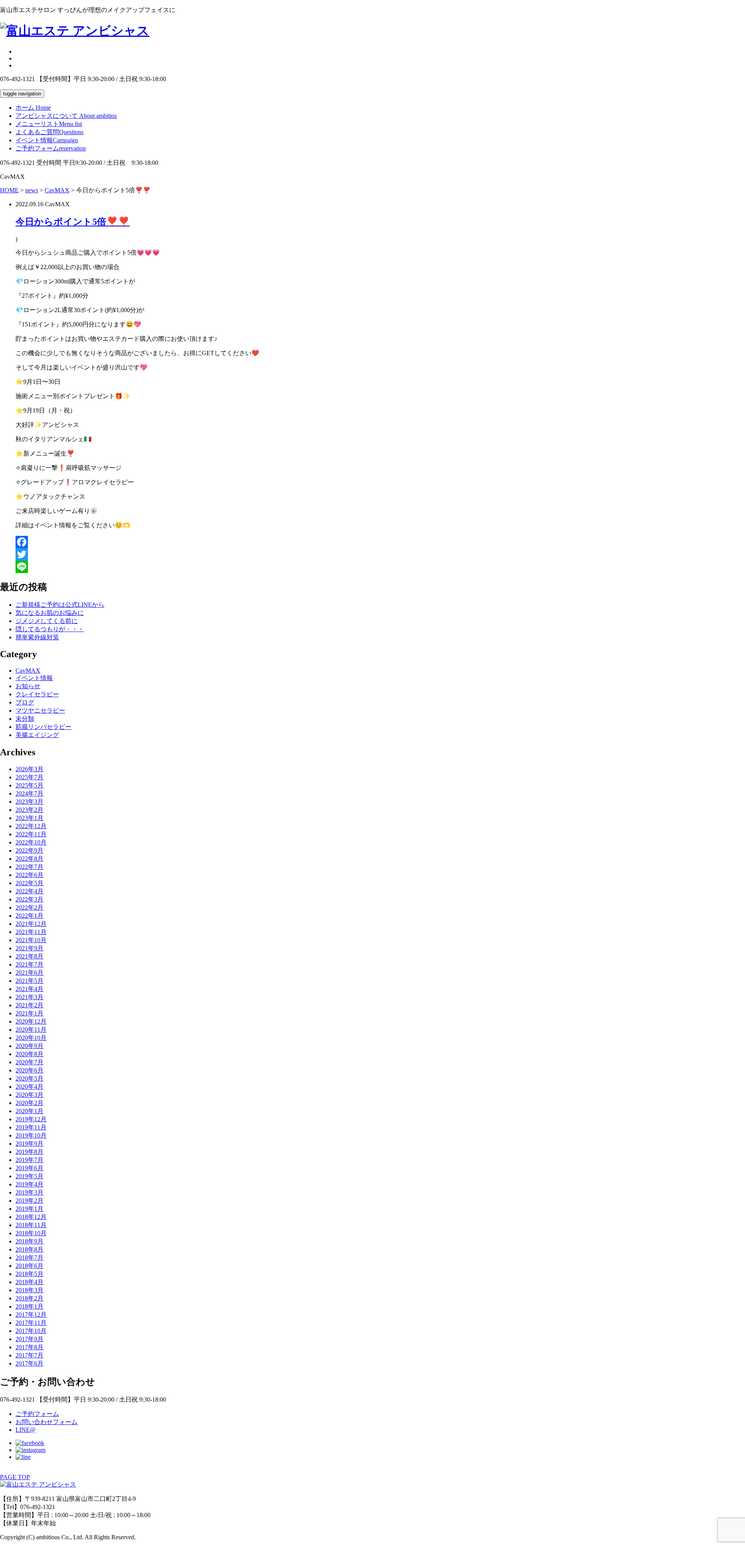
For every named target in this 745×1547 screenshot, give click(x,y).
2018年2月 (29, 1298)
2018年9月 (29, 1241)
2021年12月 (31, 923)
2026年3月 (29, 769)
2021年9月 (29, 948)
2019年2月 (29, 1200)
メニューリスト (49, 124)
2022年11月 (31, 834)
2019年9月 (29, 1143)
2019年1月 (29, 1208)
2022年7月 (29, 866)
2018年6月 (29, 1265)
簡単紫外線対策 (37, 637)
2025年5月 (29, 785)
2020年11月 (31, 1029)
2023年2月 (29, 809)
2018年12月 (31, 1217)
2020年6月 (29, 1070)
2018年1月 (29, 1306)
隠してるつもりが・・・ (50, 629)
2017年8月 (29, 1347)
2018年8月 (29, 1249)
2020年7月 (29, 1062)
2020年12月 (31, 1021)
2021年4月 (29, 989)
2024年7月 (29, 793)
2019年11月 (31, 1127)
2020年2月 (29, 1103)
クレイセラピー (37, 694)
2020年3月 (29, 1094)
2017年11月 (31, 1322)
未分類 (25, 718)
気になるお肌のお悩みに (50, 612)
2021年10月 (31, 940)
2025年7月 (29, 777)
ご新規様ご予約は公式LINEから (60, 604)
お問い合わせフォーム (47, 1422)
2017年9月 (29, 1339)
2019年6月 (29, 1168)
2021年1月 (29, 1013)
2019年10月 (31, 1135)
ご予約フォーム (51, 148)
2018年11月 (31, 1225)
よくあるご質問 (49, 132)
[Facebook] (380, 542)
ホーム (33, 107)
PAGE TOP (15, 1477)
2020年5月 (29, 1078)
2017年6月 (29, 1363)
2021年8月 (29, 956)
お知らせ (28, 686)
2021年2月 (29, 1005)
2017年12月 (31, 1314)
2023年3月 (29, 801)
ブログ (25, 702)
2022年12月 (31, 826)
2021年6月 (29, 972)
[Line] (380, 567)
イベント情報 (47, 140)
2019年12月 (31, 1119)
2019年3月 (29, 1192)
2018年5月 (29, 1274)
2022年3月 (29, 899)
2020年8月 (29, 1054)
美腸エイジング (37, 735)
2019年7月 (29, 1160)
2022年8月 (29, 858)
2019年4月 (29, 1184)
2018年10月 (31, 1233)
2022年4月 (29, 891)
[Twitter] (380, 554)
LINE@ (26, 1429)
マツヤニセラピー (40, 710)
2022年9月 (29, 850)
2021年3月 (29, 997)
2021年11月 (31, 932)
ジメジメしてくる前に (47, 621)
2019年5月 (29, 1176)
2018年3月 (29, 1290)
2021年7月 (29, 964)
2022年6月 (29, 875)
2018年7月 (29, 1257)
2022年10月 (31, 842)
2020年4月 (29, 1086)
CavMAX (28, 670)
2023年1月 (29, 818)
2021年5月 (29, 980)
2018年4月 (29, 1282)
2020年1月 (29, 1111)
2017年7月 (29, 1355)
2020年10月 (31, 1037)
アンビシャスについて (66, 115)
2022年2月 (29, 907)
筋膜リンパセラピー (43, 726)
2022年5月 (29, 883)
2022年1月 (29, 915)
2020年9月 (29, 1046)
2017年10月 (31, 1331)
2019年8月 (29, 1151)
